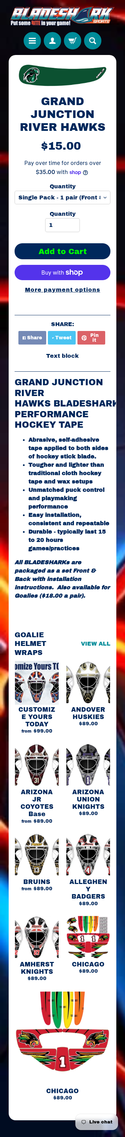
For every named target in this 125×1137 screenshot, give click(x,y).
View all (95, 644)
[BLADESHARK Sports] (62, 16)
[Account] (52, 40)
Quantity (63, 186)
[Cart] (72, 40)
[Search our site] (92, 40)
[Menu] (32, 40)
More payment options (62, 290)
